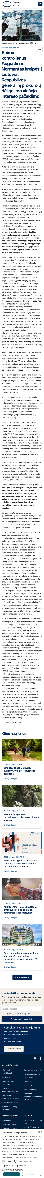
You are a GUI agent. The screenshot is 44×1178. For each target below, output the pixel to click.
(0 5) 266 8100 (33, 1127)
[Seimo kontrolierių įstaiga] (7, 4)
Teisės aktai (6, 1120)
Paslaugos (28, 1081)
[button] (22, 1169)
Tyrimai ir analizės (9, 1128)
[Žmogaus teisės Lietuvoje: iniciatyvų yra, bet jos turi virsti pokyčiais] (22, 750)
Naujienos (6, 1077)
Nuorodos (28, 1085)
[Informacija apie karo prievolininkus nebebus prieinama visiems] (22, 796)
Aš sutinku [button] (11, 1174)
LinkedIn (35, 1058)
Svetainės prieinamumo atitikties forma (33, 1097)
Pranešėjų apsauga (10, 1102)
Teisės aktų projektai (10, 1124)
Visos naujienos (22, 977)
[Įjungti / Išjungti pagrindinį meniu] (40, 4)
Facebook (40, 1058)
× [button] (41, 1132)
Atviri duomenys (30, 1089)
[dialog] (22, 1153)
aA (39, 49)
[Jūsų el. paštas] (22, 1009)
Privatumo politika (23, 1014)
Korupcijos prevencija (33, 1070)
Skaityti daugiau (11, 779)
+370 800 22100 (13, 1049)
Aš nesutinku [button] (31, 1174)
